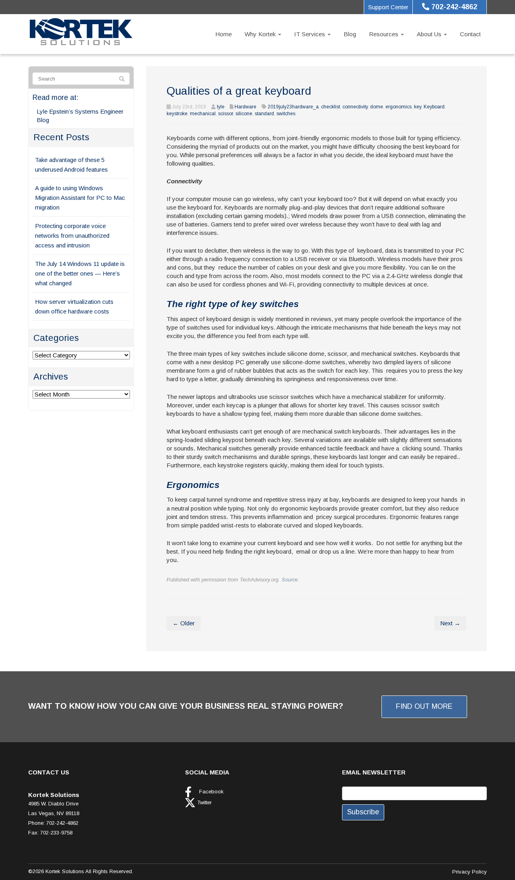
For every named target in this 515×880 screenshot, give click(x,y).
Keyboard (434, 107)
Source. (290, 580)
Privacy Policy (469, 872)
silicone (243, 113)
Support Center (388, 7)
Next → (450, 623)
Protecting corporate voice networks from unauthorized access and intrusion (72, 235)
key (417, 107)
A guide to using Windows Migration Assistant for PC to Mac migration (80, 198)
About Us (430, 34)
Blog (350, 34)
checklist (330, 107)
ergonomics (398, 107)
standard (264, 113)
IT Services (310, 34)
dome (376, 107)
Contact (470, 34)
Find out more (424, 706)
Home (223, 34)
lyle (221, 107)
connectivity (355, 107)
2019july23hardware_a (293, 107)
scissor (225, 113)
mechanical (203, 113)
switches (285, 113)
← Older (184, 623)
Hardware (245, 107)
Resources (384, 34)
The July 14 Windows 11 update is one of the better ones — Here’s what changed (80, 273)
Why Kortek (261, 34)
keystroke (177, 113)
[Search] (122, 79)
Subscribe (363, 812)
